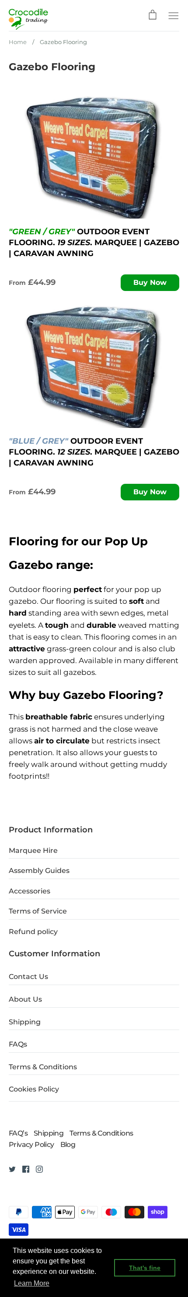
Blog (68, 1144)
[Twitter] (9, 1168)
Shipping (25, 1022)
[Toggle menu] (173, 15)
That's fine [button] (144, 1267)
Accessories (29, 891)
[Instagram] (36, 1168)
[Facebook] (22, 1168)
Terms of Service (38, 911)
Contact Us (28, 976)
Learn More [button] (31, 1283)
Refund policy (33, 931)
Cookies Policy (34, 1089)
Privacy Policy (31, 1144)
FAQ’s (18, 1133)
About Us (25, 999)
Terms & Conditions (43, 1067)
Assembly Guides (39, 870)
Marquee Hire (33, 850)
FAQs (18, 1044)
